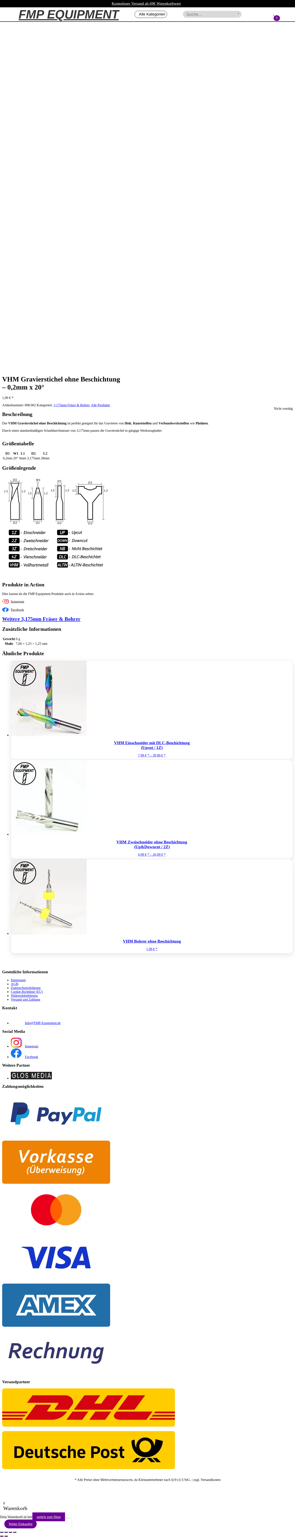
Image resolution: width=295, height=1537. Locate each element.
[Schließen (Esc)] (14, 1532)
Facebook (17, 609)
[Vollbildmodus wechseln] (6, 1532)
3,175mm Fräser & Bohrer (71, 405)
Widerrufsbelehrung (24, 995)
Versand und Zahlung (25, 999)
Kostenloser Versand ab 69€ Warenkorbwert (146, 3)
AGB (14, 984)
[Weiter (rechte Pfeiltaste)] (6, 1536)
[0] (273, 15)
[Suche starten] (238, 13)
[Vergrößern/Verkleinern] (1, 1532)
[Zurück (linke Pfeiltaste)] (1, 1536)
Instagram (17, 601)
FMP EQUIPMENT (69, 14)
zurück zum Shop (49, 1517)
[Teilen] (10, 1532)
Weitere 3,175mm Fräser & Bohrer (41, 619)
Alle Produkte (100, 405)
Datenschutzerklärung (26, 988)
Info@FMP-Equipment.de (43, 1023)
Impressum (18, 980)
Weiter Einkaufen (20, 1524)
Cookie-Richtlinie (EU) (27, 992)
